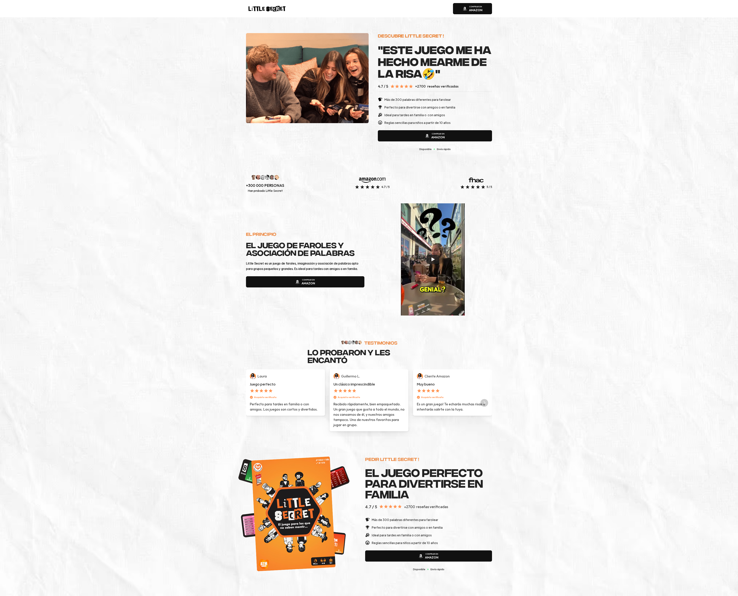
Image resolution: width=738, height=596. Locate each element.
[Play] (432, 259)
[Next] (484, 403)
